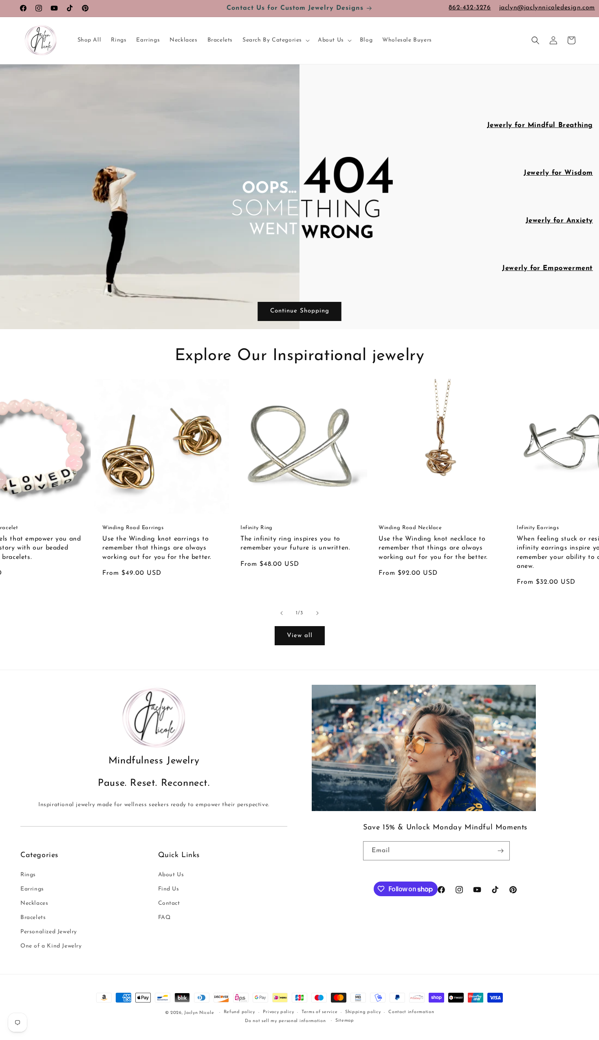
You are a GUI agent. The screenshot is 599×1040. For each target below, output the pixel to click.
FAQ (164, 918)
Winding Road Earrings (133, 527)
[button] (275, 40)
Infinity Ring (256, 527)
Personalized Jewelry (48, 932)
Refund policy (239, 1012)
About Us (171, 875)
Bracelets (33, 918)
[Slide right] (317, 613)
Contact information (411, 1012)
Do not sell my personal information (285, 1021)
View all (300, 636)
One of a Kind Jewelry (51, 946)
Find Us (168, 889)
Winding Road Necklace (410, 527)
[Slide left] (282, 613)
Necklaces (34, 903)
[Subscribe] (500, 850)
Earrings (32, 889)
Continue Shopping (299, 311)
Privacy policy (278, 1012)
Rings (28, 875)
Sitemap (344, 1020)
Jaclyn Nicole (199, 1013)
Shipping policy (363, 1012)
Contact (169, 903)
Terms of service (319, 1012)
